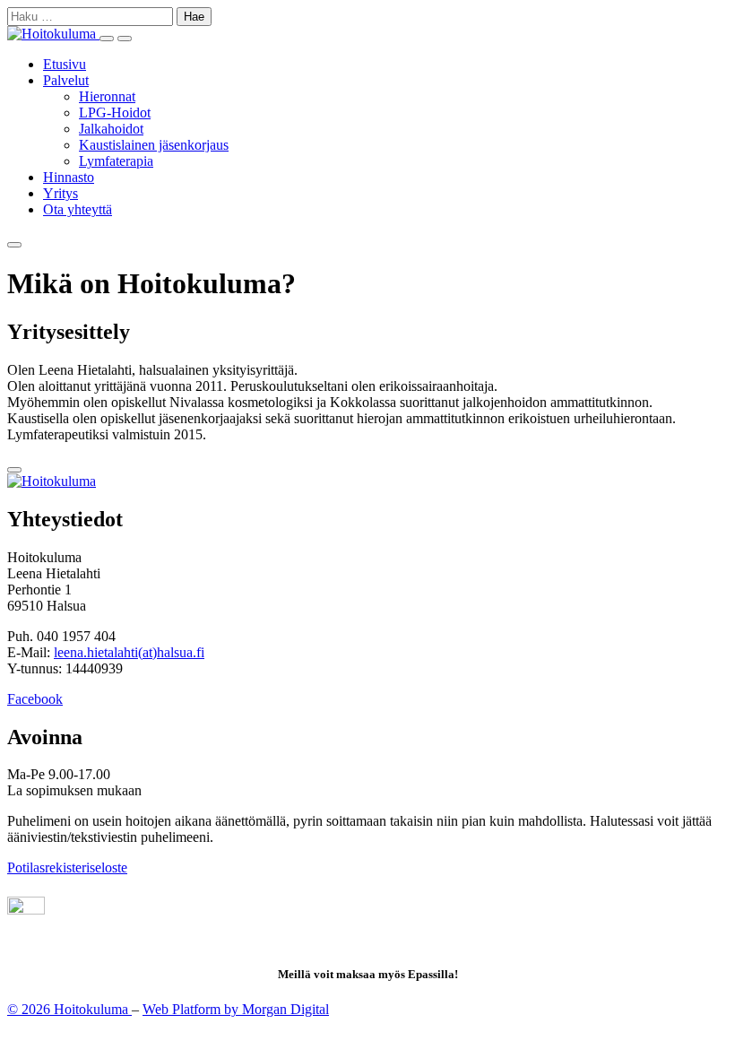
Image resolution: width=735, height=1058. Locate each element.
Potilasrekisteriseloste (67, 867)
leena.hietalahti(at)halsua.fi (129, 652)
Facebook (35, 699)
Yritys (60, 193)
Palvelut (66, 80)
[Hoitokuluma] (53, 33)
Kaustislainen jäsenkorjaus (154, 144)
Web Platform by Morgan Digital (236, 1009)
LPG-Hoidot (115, 112)
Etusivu (64, 64)
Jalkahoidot (111, 128)
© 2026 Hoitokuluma (69, 1009)
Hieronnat (107, 96)
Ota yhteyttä (77, 209)
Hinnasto (68, 177)
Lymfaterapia (116, 161)
